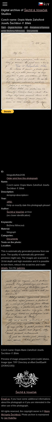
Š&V (3, 27)
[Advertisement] (26, 140)
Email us (5, 399)
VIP (26, 27)
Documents (32, 31)
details (4, 268)
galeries (21, 268)
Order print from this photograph (22, 178)
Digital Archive (15, 27)
